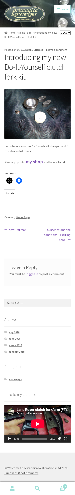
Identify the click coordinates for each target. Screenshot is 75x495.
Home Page (25, 32)
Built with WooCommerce (21, 473)
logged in (32, 274)
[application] (37, 424)
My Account (12, 488)
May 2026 (14, 332)
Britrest (38, 49)
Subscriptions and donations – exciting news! (57, 235)
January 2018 (16, 351)
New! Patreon (17, 230)
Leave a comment (56, 49)
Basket (58, 485)
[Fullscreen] (66, 439)
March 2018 (15, 345)
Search (37, 488)
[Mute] (59, 439)
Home (12, 32)
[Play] (9, 439)
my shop (34, 162)
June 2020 (14, 338)
